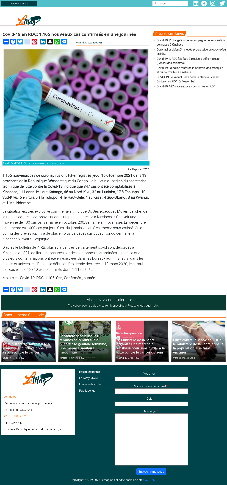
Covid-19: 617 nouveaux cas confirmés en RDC (186, 86)
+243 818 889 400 (15, 416)
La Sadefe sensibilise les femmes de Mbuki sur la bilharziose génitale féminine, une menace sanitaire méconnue (83, 344)
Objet (150, 398)
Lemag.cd (10, 396)
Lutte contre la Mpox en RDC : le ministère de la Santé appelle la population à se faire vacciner (198, 346)
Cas (59, 278)
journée (89, 278)
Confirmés (72, 278)
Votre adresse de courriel (150, 386)
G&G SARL (149, 480)
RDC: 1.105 (45, 278)
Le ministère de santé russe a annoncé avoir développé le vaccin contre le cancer (26, 348)
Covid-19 (27, 278)
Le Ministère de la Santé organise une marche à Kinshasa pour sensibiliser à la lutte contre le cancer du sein (140, 346)
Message (150, 411)
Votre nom (150, 373)
